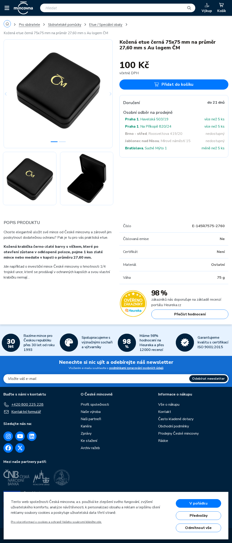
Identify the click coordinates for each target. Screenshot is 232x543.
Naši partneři (91, 419)
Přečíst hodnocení (190, 314)
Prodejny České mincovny (178, 433)
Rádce (163, 440)
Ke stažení (89, 440)
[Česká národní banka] (16, 477)
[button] (12, 93)
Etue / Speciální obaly (105, 24)
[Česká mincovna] (23, 8)
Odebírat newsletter (208, 378)
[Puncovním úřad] (41, 477)
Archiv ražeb (90, 447)
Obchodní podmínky (173, 426)
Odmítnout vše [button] (198, 527)
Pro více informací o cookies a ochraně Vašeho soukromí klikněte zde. (56, 522)
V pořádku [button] (198, 503)
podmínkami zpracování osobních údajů (136, 368)
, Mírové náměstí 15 (158, 140)
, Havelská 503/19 (147, 119)
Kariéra (86, 426)
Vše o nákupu (168, 404)
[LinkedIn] (31, 436)
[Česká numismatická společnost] (62, 477)
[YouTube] (20, 436)
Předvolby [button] (199, 515)
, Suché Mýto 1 (146, 148)
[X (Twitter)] (20, 448)
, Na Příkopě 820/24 (148, 126)
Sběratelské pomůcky (64, 24)
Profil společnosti (95, 404)
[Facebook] (8, 448)
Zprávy (86, 433)
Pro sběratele (29, 24)
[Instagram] (8, 436)
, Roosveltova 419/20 (153, 133)
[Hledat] (189, 8)
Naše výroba (91, 411)
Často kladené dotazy (175, 419)
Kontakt (164, 411)
